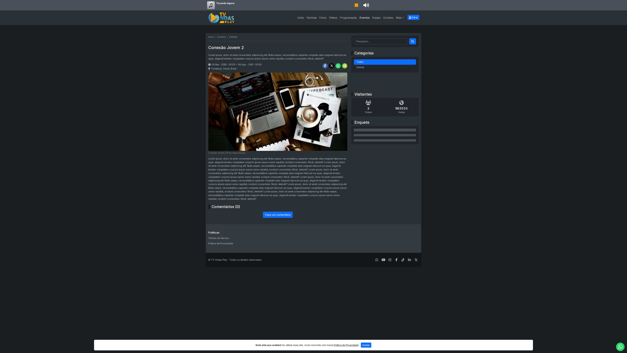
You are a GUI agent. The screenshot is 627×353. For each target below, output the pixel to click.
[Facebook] (396, 260)
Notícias (312, 17)
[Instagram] (389, 260)
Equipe (376, 17)
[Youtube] (383, 260)
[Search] (412, 41)
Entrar (414, 17)
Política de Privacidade (220, 243)
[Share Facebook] (325, 65)
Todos (359, 61)
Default (360, 67)
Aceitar (366, 345)
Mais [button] (399, 17)
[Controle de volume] (365, 5)
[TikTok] (403, 260)
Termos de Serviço (218, 238)
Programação (348, 17)
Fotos (322, 17)
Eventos (365, 17)
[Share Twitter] (331, 65)
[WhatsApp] (376, 260)
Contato (388, 17)
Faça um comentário (278, 214)
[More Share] (344, 65)
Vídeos (333, 17)
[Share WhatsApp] (338, 65)
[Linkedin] (409, 260)
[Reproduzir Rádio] (356, 5)
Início (300, 17)
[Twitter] (416, 260)
